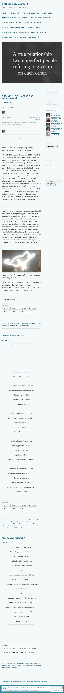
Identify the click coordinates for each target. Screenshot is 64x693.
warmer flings (26, 525)
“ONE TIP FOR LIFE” (51, 94)
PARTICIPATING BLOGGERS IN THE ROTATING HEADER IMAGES (21, 27)
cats (35, 323)
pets (3, 325)
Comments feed (50, 163)
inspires (31, 523)
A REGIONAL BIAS (47, 13)
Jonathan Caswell (23, 325)
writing (7, 325)
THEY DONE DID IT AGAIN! (55, 125)
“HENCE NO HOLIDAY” (52, 92)
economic (20, 519)
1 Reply (4, 543)
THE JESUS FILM (7, 37)
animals (31, 323)
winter (32, 525)
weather (38, 521)
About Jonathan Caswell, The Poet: (14, 18)
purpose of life (16, 521)
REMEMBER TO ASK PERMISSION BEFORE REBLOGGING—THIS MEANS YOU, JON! (26, 32)
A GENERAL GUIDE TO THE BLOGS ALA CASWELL (24, 13)
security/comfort (24, 521)
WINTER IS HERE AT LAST (13, 335)
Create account (50, 157)
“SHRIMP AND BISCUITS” (53, 104)
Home (4, 13)
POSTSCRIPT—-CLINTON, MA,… (55, 116)
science (26, 663)
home (26, 523)
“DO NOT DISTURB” (51, 96)
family (38, 323)
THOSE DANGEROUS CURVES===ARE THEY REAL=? (51, 100)
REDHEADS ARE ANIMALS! (13, 538)
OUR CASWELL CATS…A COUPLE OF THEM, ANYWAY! (17, 97)
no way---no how (11, 665)
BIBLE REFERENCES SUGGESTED (40, 18)
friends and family (36, 519)
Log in (48, 159)
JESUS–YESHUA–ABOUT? (33, 22)
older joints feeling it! (7, 525)
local (10, 521)
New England (36, 523)
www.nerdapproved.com (21, 372)
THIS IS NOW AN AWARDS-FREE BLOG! (27, 37)
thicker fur (16, 525)
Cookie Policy (35, 690)
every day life (26, 519)
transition (32, 521)
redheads (21, 663)
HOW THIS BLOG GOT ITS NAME (12, 22)
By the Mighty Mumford (15, 4)
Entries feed (49, 161)
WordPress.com (50, 165)
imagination (5, 521)
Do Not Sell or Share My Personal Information (36, 681)
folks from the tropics (18, 523)
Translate (53, 185)
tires (21, 525)
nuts (17, 665)
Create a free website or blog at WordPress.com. (13, 681)
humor (16, 663)
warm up (27, 665)
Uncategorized (19, 323)
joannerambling (55, 133)
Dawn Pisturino (55, 118)
